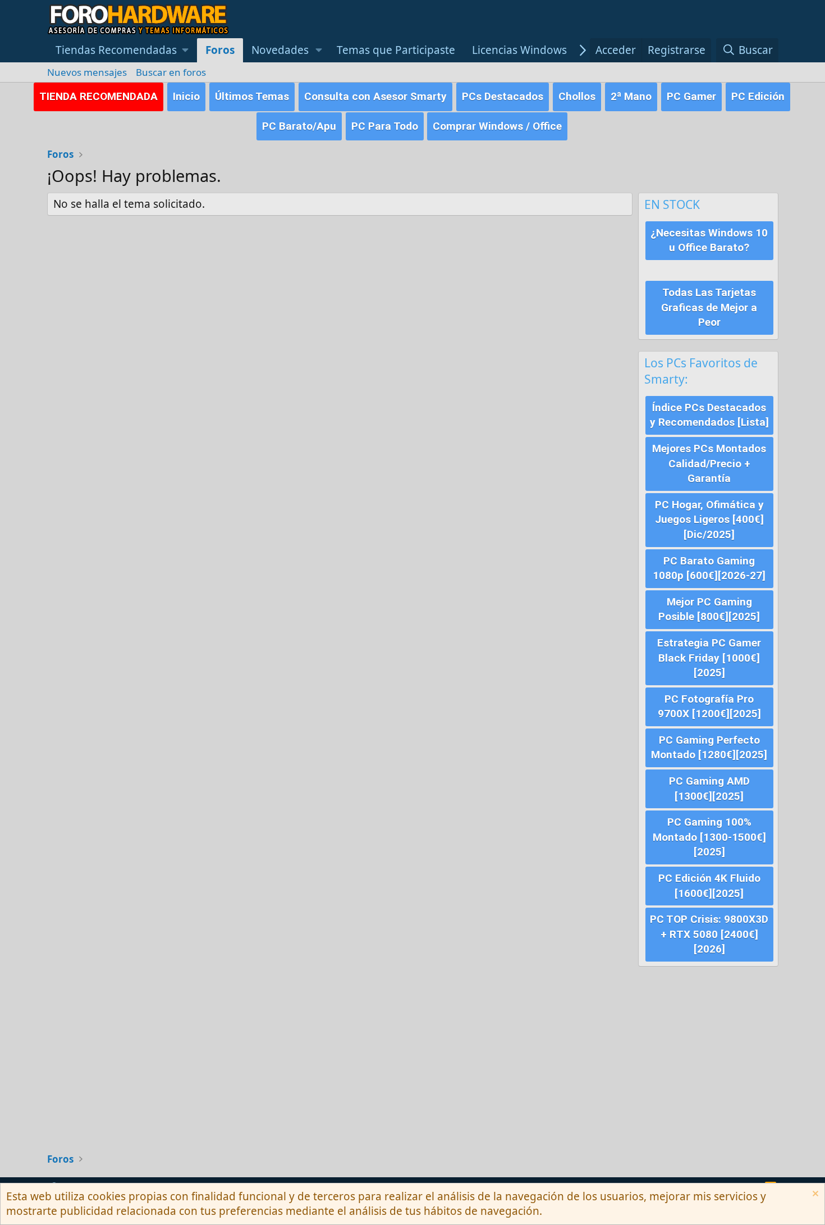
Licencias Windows (519, 50)
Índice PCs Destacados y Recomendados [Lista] (709, 415)
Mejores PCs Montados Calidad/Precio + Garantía (709, 463)
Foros (220, 50)
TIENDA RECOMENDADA (98, 96)
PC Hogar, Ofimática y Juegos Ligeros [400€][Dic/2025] (709, 519)
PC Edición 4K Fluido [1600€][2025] (709, 886)
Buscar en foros (171, 72)
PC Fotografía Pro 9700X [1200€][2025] (709, 707)
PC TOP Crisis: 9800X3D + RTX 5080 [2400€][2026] (709, 934)
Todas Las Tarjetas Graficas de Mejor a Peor (709, 307)
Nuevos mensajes (87, 72)
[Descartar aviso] (814, 1195)
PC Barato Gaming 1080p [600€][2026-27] (709, 568)
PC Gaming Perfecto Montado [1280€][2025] (709, 748)
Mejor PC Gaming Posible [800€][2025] (709, 609)
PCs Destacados (502, 96)
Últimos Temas (252, 96)
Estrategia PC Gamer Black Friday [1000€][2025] (709, 657)
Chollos (576, 96)
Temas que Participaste (396, 50)
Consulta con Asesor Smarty (375, 96)
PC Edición (758, 96)
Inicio (186, 96)
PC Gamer (691, 96)
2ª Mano (631, 96)
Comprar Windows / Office (497, 126)
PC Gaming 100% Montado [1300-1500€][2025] (709, 837)
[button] (122, 50)
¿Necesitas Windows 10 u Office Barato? (709, 240)
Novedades (280, 50)
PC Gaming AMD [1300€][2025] (709, 789)
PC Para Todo (384, 126)
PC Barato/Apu (299, 126)
